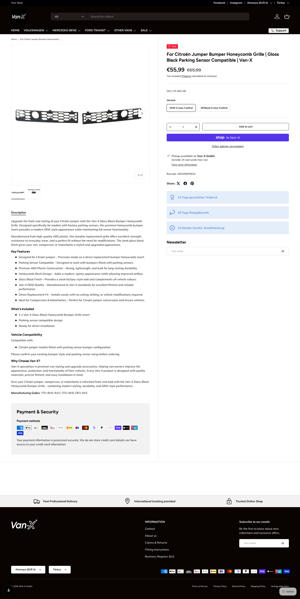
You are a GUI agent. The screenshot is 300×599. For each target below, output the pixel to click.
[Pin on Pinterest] (192, 183)
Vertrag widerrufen (280, 586)
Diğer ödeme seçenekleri (228, 146)
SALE (144, 30)
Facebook (219, 2)
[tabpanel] (80, 307)
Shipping (186, 76)
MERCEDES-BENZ (65, 30)
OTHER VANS (123, 30)
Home (14, 39)
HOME (15, 30)
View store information (184, 164)
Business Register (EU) (159, 556)
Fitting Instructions (157, 549)
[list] (80, 113)
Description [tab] (18, 212)
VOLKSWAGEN (34, 30)
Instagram (236, 2)
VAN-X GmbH (25, 586)
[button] (287, 16)
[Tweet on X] (178, 183)
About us (151, 535)
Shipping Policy (258, 586)
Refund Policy (238, 586)
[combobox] (150, 16)
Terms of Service (200, 586)
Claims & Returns (156, 542)
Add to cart (245, 126)
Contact (150, 528)
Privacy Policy (220, 586)
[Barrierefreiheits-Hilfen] (8, 590)
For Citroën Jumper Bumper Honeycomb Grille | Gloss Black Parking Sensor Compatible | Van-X (41, 39)
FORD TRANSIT (95, 30)
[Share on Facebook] (185, 183)
